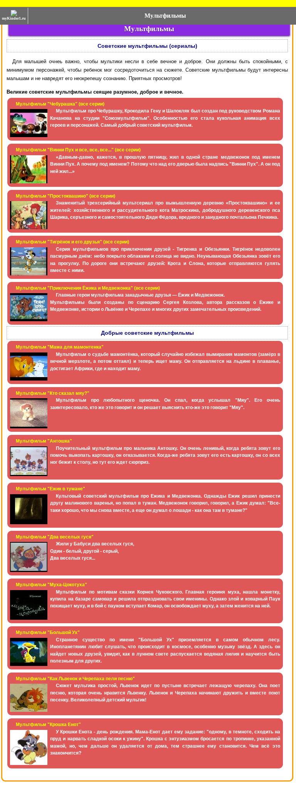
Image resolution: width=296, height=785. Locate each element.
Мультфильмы (165, 15)
